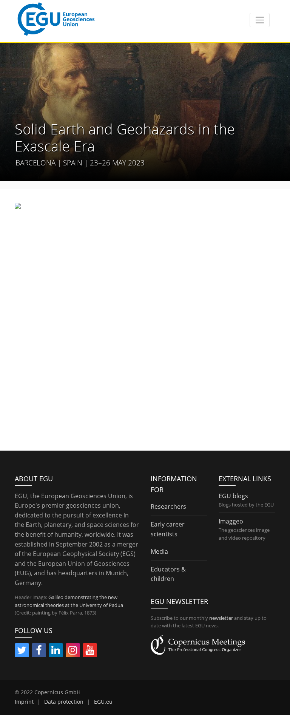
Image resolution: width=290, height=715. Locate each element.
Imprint (24, 701)
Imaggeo (231, 521)
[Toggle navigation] (260, 20)
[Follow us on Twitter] (22, 651)
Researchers (168, 506)
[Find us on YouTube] (90, 651)
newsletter (221, 618)
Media (159, 551)
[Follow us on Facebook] (39, 651)
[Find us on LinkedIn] (56, 651)
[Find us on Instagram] (73, 651)
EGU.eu (103, 701)
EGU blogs (233, 496)
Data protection (63, 701)
